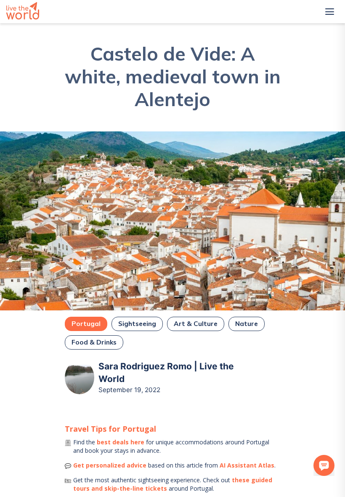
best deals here (120, 442)
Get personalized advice (109, 465)
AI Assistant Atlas (247, 465)
